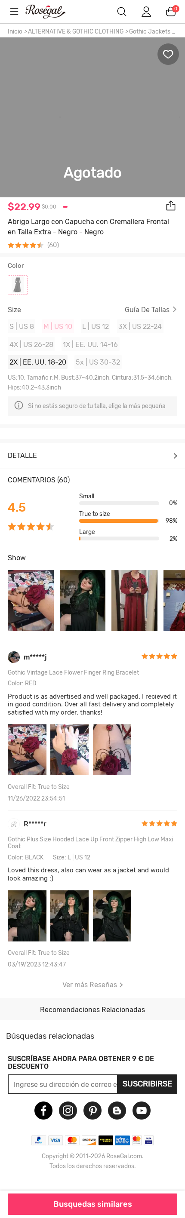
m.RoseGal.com (52, 11)
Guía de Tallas (147, 310)
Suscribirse (147, 1084)
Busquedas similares (92, 1204)
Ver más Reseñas (89, 985)
